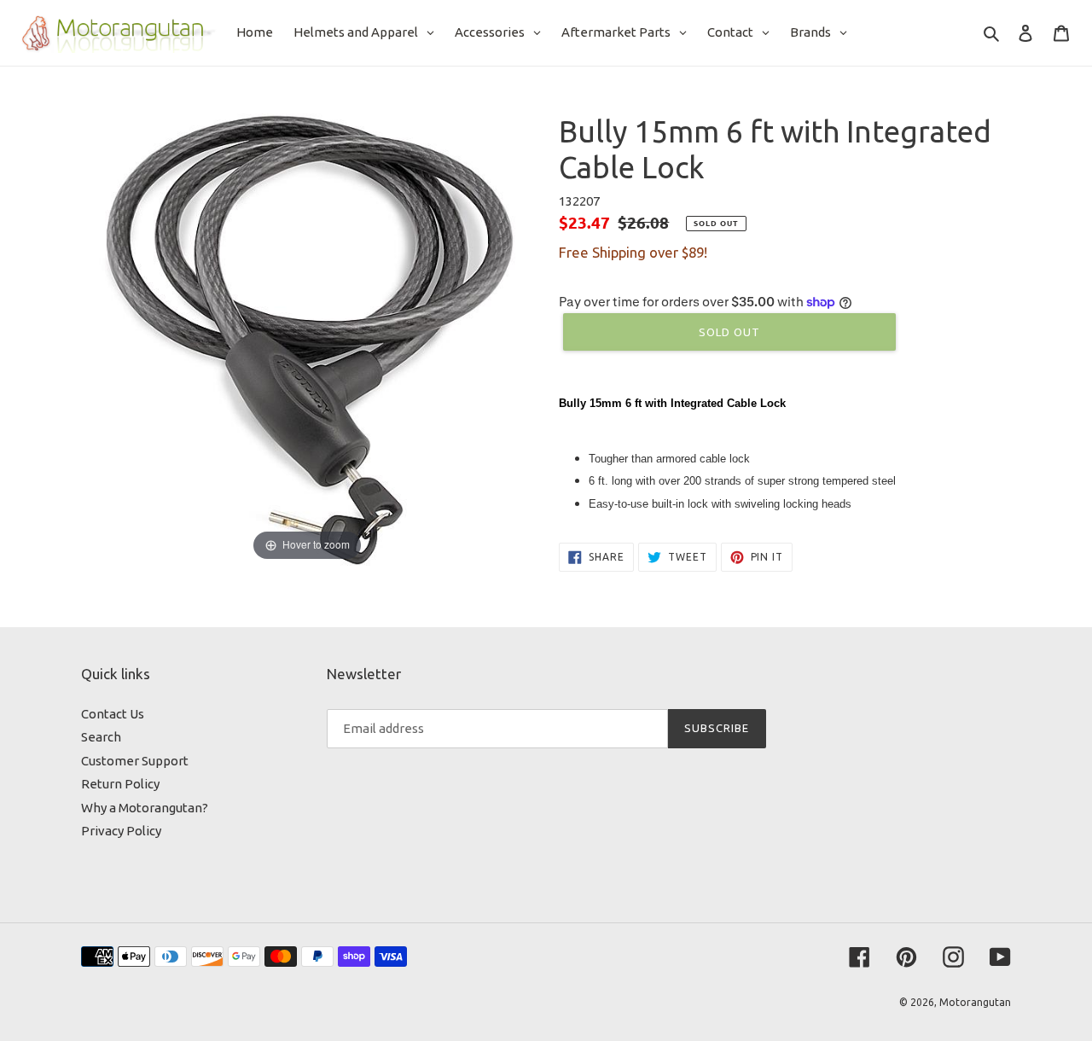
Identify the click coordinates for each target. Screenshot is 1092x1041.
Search (101, 737)
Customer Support (135, 760)
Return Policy (120, 783)
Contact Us (112, 714)
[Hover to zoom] (307, 338)
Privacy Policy (121, 830)
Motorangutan (975, 1002)
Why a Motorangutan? (144, 807)
